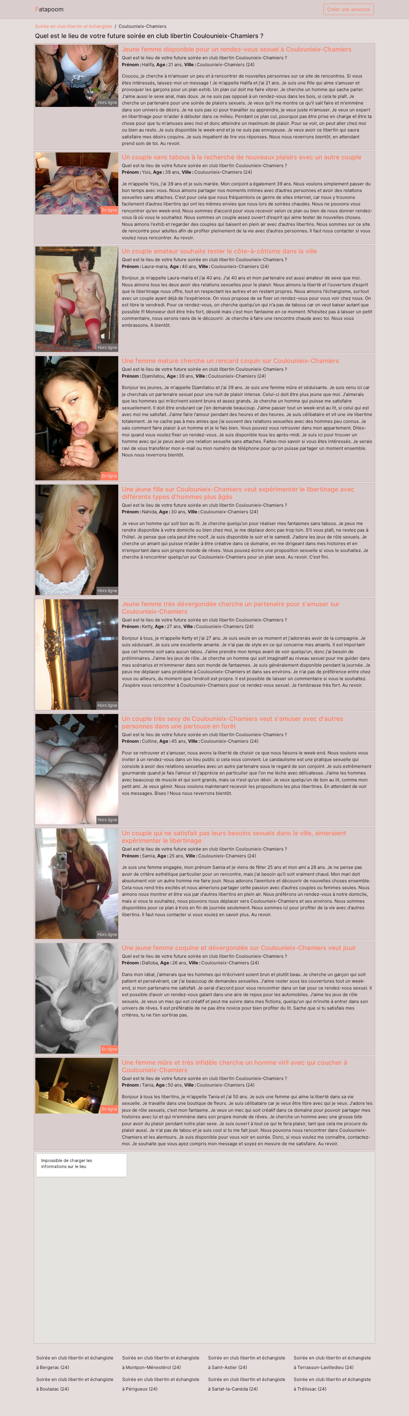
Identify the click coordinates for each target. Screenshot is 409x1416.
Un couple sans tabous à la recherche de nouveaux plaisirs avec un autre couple (241, 157)
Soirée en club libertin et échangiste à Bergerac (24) (74, 1362)
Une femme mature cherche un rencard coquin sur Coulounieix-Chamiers (230, 360)
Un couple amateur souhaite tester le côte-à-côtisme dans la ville (219, 251)
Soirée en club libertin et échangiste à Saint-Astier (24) (246, 1362)
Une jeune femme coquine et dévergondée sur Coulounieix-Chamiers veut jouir (239, 947)
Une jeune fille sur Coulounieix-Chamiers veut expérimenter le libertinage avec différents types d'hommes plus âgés (238, 492)
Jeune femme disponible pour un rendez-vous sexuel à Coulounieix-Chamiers (237, 49)
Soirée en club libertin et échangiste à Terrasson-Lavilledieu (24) (332, 1362)
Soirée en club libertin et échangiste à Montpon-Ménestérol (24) (160, 1362)
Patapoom (49, 9)
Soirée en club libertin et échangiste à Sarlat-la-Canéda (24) (246, 1384)
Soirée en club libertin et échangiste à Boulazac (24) (74, 1384)
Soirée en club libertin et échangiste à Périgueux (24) (160, 1384)
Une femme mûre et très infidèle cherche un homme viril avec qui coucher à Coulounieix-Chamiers (234, 1066)
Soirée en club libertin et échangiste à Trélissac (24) (332, 1384)
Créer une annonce (348, 9)
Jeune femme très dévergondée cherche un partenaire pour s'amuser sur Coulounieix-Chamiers (231, 607)
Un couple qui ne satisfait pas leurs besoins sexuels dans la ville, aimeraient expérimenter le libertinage (234, 836)
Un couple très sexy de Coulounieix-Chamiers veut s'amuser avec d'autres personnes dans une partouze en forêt (232, 722)
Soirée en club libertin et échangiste (73, 26)
